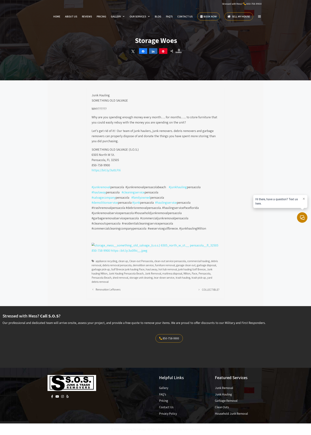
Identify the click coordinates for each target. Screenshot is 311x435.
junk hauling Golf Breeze (192, 269)
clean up (123, 261)
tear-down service (164, 277)
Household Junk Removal (231, 414)
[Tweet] (133, 51)
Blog (158, 16)
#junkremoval (101, 187)
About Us (71, 16)
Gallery (116, 16)
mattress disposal (172, 273)
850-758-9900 (254, 3)
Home (56, 16)
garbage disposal (206, 265)
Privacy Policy (168, 414)
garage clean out (185, 265)
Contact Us (185, 16)
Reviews (87, 16)
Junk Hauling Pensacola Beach (126, 273)
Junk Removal (153, 273)
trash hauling (183, 277)
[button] (259, 17)
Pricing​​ (163, 401)
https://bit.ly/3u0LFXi (106, 170)
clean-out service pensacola (170, 261)
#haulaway (99, 192)
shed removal (120, 277)
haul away (151, 269)
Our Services (138, 16)
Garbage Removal (226, 401)
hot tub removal (168, 269)
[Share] (143, 51)
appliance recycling (106, 261)
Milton (186, 273)
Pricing (101, 16)
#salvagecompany (104, 197)
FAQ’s (169, 16)
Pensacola (204, 273)
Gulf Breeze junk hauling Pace (128, 269)
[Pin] (163, 51)
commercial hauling (198, 261)
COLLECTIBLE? (210, 289)
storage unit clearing (141, 277)
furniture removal (165, 265)
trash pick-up (198, 277)
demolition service (143, 265)
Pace (194, 273)
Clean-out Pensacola (141, 261)
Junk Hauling (223, 394)
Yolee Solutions (191, 429)
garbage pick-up (101, 269)
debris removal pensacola (117, 265)
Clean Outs (222, 407)
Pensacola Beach (101, 277)
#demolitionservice (105, 202)
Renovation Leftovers (108, 289)
